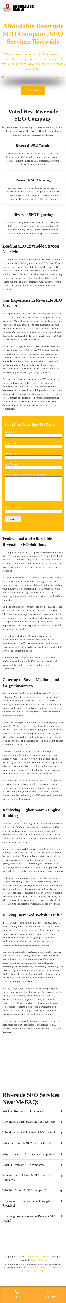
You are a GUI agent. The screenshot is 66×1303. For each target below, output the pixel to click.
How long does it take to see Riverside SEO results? (29, 1218)
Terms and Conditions (37, 1267)
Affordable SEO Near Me (37, 1256)
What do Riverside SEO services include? (27, 1143)
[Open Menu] (62, 8)
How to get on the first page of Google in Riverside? (27, 1203)
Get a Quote (33, 90)
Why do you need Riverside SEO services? (28, 1132)
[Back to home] (18, 8)
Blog (33, 1260)
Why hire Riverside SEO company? (24, 1190)
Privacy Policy (38, 1271)
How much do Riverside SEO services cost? (29, 1121)
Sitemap (42, 1260)
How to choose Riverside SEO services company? (26, 1177)
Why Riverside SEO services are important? (29, 1154)
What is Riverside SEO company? (23, 1164)
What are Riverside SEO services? (23, 1111)
